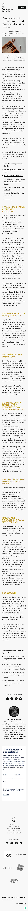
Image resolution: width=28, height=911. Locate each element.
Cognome (17, 774)
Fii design (23, 903)
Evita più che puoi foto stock (13, 175)
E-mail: (5, 782)
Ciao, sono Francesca (14, 719)
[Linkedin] (16, 843)
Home (5, 55)
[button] (22, 7)
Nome (5, 774)
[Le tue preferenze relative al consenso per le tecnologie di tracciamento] (25, 908)
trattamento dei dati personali (11, 790)
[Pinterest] (21, 843)
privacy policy (6, 897)
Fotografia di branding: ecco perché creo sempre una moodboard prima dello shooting (14, 667)
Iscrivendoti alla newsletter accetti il (13, 790)
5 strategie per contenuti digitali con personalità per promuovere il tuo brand (15, 659)
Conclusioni (7, 199)
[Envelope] (7, 843)
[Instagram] (11, 843)
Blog (9, 55)
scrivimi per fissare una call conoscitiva (13, 634)
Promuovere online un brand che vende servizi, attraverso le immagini (14, 683)
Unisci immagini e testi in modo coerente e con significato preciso (14, 181)
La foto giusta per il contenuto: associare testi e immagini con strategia (14, 675)
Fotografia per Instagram (10, 33)
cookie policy (15, 897)
